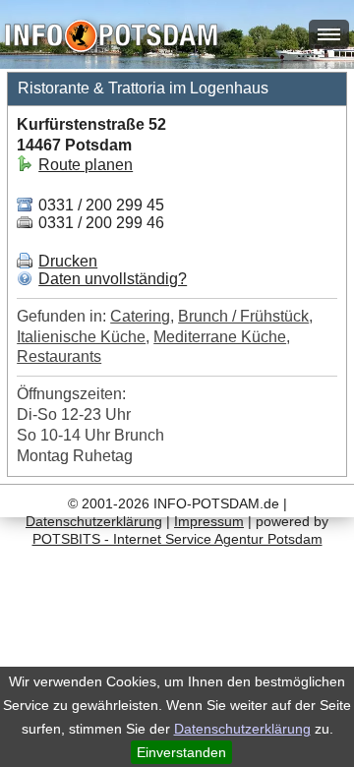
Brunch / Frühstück (243, 316)
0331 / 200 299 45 (99, 205)
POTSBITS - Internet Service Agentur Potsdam (177, 539)
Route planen (85, 164)
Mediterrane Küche (219, 336)
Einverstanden (181, 752)
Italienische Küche (81, 336)
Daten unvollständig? (112, 278)
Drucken (67, 261)
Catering (140, 316)
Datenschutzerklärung (242, 729)
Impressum (209, 521)
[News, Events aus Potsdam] (111, 38)
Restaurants (59, 356)
